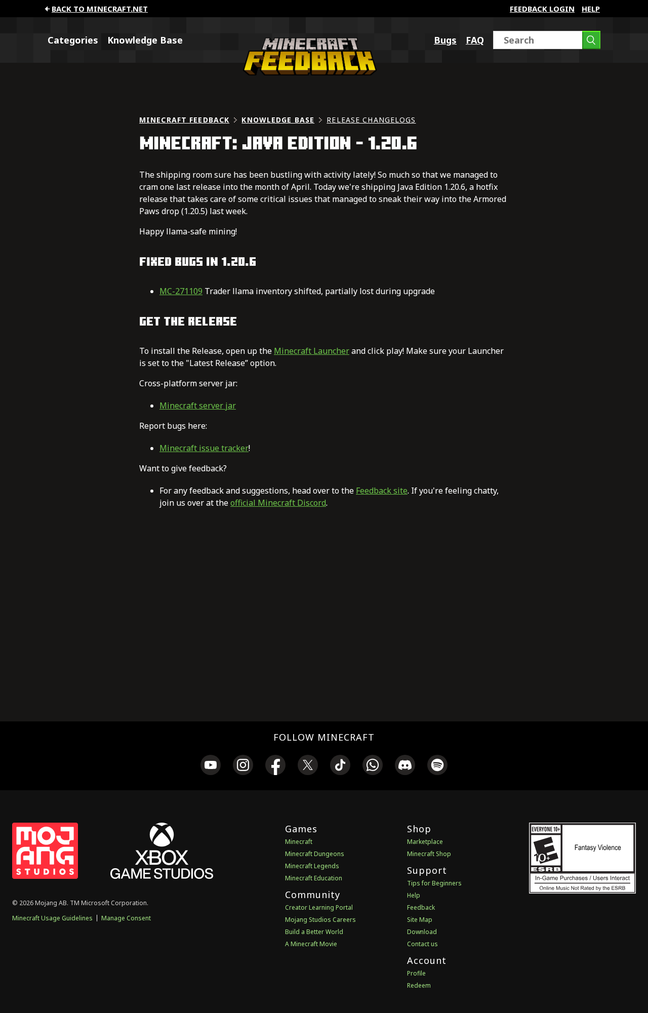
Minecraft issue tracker (204, 448)
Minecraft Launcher (311, 350)
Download (422, 931)
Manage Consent (126, 918)
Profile (416, 973)
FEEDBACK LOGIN (542, 9)
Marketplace (425, 841)
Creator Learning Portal (319, 907)
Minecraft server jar (197, 405)
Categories (73, 40)
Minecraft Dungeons (314, 853)
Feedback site (382, 490)
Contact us (422, 944)
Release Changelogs (371, 120)
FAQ (475, 40)
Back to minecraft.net (100, 9)
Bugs (445, 40)
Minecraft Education (313, 878)
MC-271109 (180, 291)
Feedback (421, 907)
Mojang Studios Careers (320, 919)
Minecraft (298, 841)
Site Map (419, 919)
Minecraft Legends (312, 866)
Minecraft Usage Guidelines (52, 918)
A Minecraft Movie (311, 944)
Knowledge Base (145, 40)
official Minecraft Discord (278, 502)
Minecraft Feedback (184, 120)
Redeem (419, 985)
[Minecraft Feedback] (307, 72)
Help (591, 9)
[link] (210, 766)
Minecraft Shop (429, 853)
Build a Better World (314, 931)
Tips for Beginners (434, 883)
